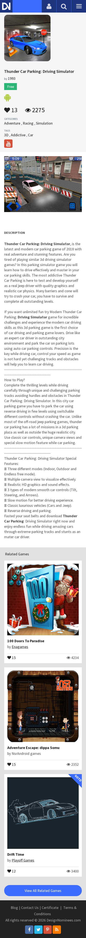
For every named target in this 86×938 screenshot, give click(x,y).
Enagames (20, 646)
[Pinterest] (47, 929)
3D (6, 135)
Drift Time (15, 854)
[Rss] (57, 929)
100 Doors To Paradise (25, 640)
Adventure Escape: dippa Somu (33, 747)
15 (13, 657)
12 (13, 871)
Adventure (12, 123)
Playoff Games (23, 860)
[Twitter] (38, 929)
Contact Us (30, 907)
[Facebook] (29, 929)
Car (30, 135)
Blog (14, 907)
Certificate (50, 907)
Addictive (18, 135)
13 (14, 108)
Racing (28, 123)
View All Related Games (43, 890)
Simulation (44, 123)
